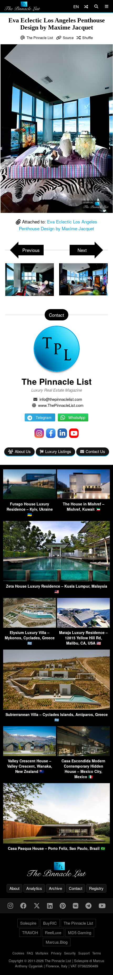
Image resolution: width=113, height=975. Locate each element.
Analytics (34, 888)
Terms (96, 953)
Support (84, 953)
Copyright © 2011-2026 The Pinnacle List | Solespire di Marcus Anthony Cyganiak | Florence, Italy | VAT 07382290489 (56, 963)
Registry (96, 888)
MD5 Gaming (79, 932)
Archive (55, 888)
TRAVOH (30, 932)
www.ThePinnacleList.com (61, 405)
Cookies (18, 953)
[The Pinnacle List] (56, 869)
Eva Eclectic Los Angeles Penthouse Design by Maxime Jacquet (58, 225)
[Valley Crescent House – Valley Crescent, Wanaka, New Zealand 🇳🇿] (29, 754)
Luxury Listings (58, 451)
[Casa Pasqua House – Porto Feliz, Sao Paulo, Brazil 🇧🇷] (56, 842)
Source (68, 37)
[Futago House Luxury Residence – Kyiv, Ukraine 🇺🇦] (29, 497)
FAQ (30, 953)
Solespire (28, 923)
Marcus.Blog (57, 942)
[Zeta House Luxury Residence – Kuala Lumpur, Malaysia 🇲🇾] (56, 579)
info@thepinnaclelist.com (60, 399)
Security (70, 953)
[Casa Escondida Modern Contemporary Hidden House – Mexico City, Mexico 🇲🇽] (83, 754)
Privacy (56, 953)
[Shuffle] (86, 6)
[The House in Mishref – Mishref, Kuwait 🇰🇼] (83, 497)
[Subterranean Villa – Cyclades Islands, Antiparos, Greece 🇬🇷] (56, 708)
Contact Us (95, 451)
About (14, 888)
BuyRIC (50, 923)
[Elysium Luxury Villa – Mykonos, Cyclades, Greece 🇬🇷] (29, 626)
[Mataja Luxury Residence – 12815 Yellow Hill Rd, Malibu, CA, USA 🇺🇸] (83, 626)
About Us (23, 451)
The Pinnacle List (40, 37)
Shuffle (87, 37)
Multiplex (41, 953)
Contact (75, 888)
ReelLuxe (53, 932)
